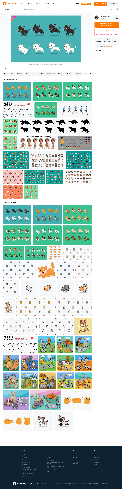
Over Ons (76, 460)
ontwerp (69, 74)
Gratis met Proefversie (106, 24)
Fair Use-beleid (104, 483)
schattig (60, 74)
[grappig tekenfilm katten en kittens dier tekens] (65, 363)
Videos (38, 4)
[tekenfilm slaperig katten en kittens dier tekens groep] (45, 400)
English (96, 455)
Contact (75, 457)
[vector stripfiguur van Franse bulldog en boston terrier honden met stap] (36, 253)
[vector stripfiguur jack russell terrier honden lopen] (77, 91)
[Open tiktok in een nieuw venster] (40, 483)
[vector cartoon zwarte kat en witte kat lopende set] (17, 214)
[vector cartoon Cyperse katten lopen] (17, 91)
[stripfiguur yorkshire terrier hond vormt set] (10, 143)
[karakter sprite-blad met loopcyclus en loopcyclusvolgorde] (75, 143)
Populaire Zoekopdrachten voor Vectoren (55, 462)
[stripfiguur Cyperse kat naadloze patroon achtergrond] (83, 270)
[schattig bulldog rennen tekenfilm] (65, 288)
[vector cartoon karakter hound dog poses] (10, 126)
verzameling (51, 74)
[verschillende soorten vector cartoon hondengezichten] (78, 177)
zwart (27, 74)
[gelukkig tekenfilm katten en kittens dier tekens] (11, 380)
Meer (54, 4)
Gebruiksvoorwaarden (85, 483)
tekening (78, 74)
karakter (41, 74)
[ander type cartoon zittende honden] (54, 177)
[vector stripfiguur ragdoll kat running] (43, 421)
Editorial (46, 4)
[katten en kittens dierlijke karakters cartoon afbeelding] (65, 344)
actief (5, 74)
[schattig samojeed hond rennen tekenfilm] (29, 288)
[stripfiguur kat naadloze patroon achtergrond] (11, 288)
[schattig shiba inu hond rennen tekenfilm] (47, 288)
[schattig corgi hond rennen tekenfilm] (83, 288)
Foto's (30, 4)
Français (96, 464)
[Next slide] (89, 74)
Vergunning (50, 455)
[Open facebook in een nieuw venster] (29, 483)
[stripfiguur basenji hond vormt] (31, 192)
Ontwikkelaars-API (27, 467)
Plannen (78, 3)
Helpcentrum (77, 455)
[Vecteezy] (9, 3)
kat (34, 74)
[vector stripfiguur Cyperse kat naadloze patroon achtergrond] (77, 253)
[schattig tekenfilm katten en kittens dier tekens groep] (16, 400)
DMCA (48, 457)
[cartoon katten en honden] (47, 160)
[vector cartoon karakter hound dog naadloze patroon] (13, 177)
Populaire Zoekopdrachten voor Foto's (55, 466)
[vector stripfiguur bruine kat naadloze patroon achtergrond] (73, 307)
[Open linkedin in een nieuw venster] (34, 483)
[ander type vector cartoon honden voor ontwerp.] (16, 160)
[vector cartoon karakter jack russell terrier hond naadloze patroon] (13, 192)
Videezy (24, 460)
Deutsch (96, 462)
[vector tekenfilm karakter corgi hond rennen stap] (77, 214)
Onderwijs (25, 464)
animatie (19, 74)
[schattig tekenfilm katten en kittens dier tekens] (46, 344)
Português (97, 460)
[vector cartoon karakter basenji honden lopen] (47, 91)
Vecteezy (24, 457)
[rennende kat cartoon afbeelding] (9, 307)
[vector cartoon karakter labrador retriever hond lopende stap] (45, 110)
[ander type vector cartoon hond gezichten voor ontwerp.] (34, 177)
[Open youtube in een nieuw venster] (45, 483)
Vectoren (21, 4)
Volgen (116, 18)
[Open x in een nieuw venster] (43, 483)
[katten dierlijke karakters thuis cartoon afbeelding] (11, 363)
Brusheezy (25, 455)
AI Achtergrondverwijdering (30, 473)
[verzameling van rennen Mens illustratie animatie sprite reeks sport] (75, 110)
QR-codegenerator (27, 476)
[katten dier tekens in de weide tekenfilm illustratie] (47, 363)
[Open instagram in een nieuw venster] (32, 483)
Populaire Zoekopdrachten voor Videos (55, 470)
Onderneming (26, 462)
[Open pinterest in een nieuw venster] (37, 483)
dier (12, 74)
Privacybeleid (96, 483)
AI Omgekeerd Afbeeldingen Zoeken (30, 470)
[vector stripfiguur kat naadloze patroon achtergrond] (20, 326)
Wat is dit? (109, 46)
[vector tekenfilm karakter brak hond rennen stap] (17, 235)
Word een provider (76, 462)
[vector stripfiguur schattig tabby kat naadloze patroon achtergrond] (19, 270)
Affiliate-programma (52, 460)
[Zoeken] (112, 9)
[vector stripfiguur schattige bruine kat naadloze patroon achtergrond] (34, 307)
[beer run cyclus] (55, 126)
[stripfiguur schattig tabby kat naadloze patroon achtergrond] (65, 270)
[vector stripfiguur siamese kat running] (63, 421)
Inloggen (113, 3)
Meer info (98, 50)
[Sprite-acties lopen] (38, 143)
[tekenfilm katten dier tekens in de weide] (83, 344)
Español (96, 457)
